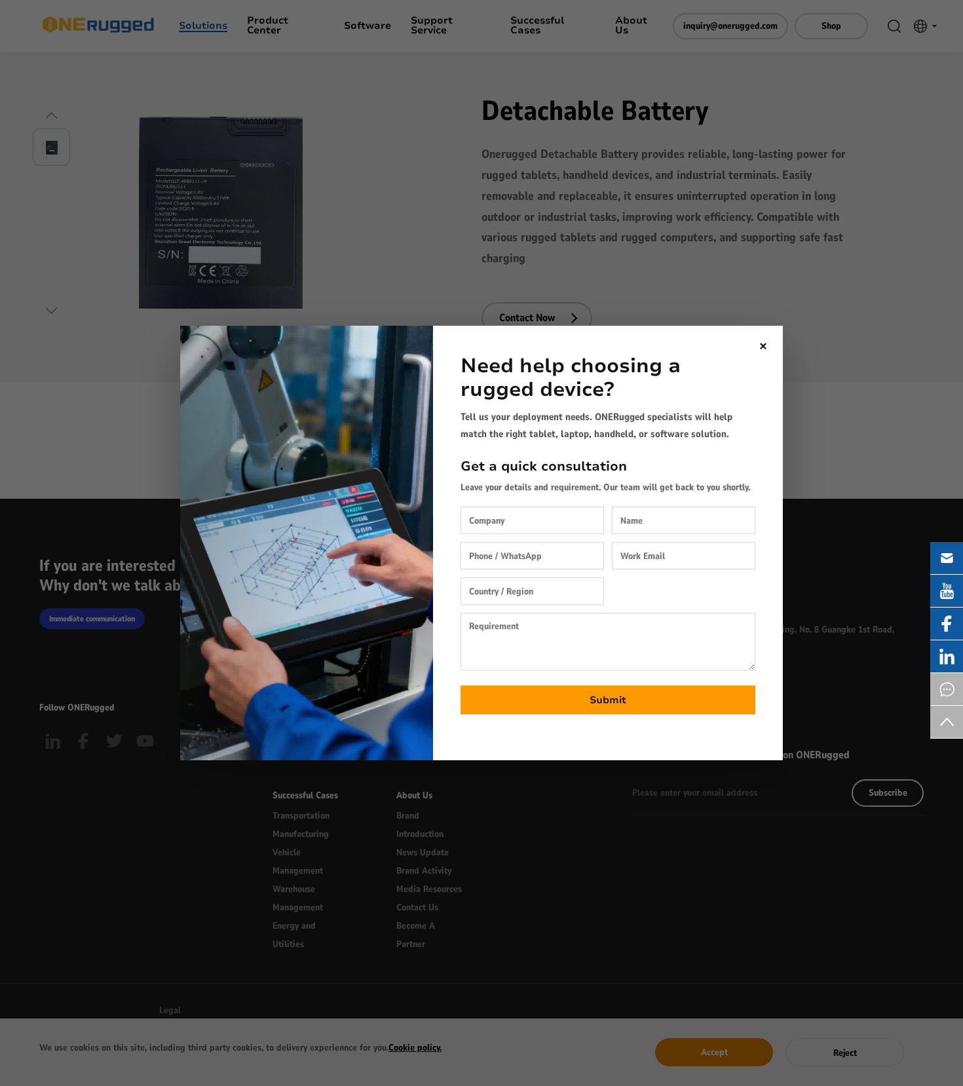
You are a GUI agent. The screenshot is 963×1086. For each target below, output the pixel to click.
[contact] (946, 689)
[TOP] (946, 722)
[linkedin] (946, 656)
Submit (608, 700)
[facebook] (946, 624)
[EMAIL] (946, 558)
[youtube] (946, 591)
